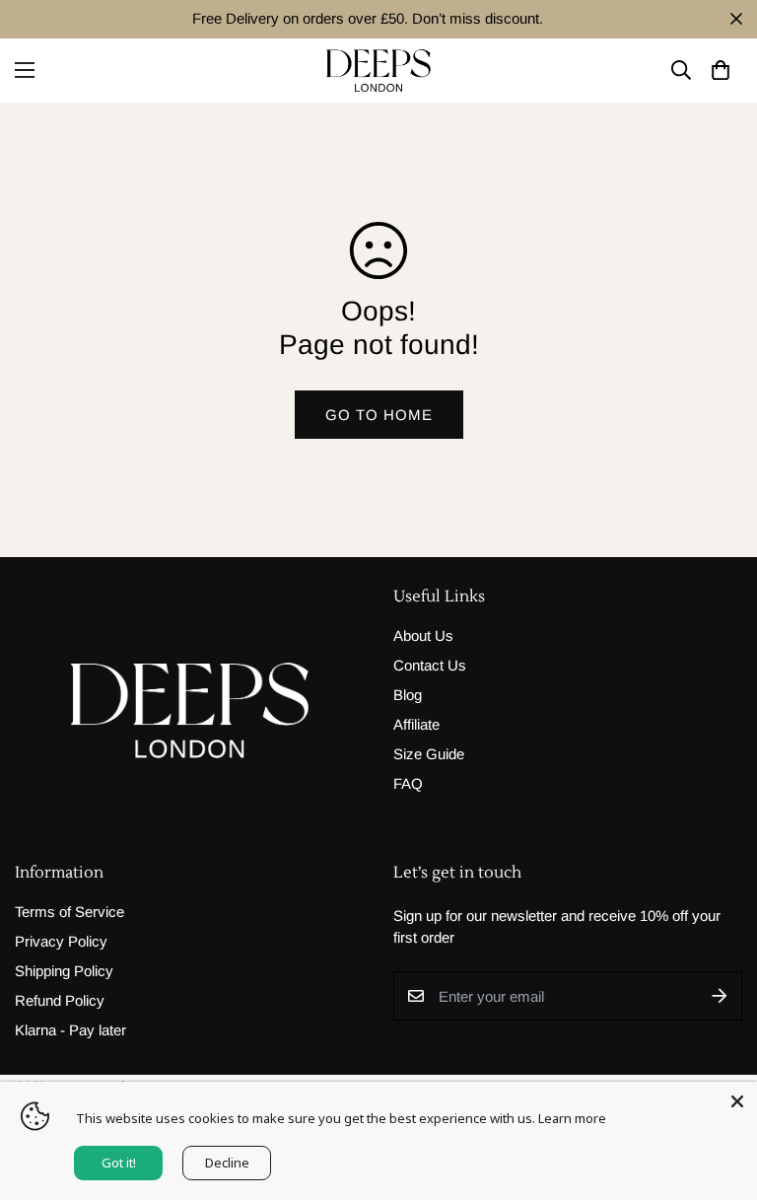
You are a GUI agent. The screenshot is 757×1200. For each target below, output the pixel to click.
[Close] (737, 1101)
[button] (720, 70)
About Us (423, 635)
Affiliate (416, 724)
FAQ (408, 783)
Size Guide (428, 753)
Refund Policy (59, 1000)
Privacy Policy (61, 941)
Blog (407, 694)
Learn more (572, 1118)
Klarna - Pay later (70, 1030)
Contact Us (429, 665)
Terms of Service (69, 911)
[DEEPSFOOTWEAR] (378, 70)
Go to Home (379, 414)
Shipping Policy (64, 970)
